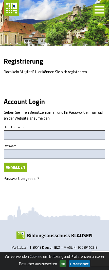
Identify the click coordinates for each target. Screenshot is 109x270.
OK (63, 263)
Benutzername (14, 127)
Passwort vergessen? (21, 178)
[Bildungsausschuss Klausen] (54, 236)
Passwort (10, 146)
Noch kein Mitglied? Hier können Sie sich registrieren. (46, 72)
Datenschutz (79, 263)
